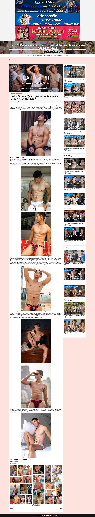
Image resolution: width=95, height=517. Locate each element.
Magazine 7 (51, 515)
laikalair (16, 461)
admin (13, 101)
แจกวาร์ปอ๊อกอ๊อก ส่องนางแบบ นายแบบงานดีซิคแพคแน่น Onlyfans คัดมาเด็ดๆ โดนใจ (48, 46)
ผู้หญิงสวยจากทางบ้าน (58, 55)
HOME (27, 55)
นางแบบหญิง (39, 55)
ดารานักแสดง (71, 67)
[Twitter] (35, 505)
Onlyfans (66, 55)
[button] (13, 470)
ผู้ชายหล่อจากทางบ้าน (48, 55)
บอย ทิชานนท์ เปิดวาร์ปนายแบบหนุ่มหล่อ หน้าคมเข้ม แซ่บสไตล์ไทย (50, 509)
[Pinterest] (37, 505)
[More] (39, 505)
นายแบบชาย (33, 55)
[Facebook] (33, 505)
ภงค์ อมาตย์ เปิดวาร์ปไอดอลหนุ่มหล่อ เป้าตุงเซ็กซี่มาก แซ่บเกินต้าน (21, 509)
